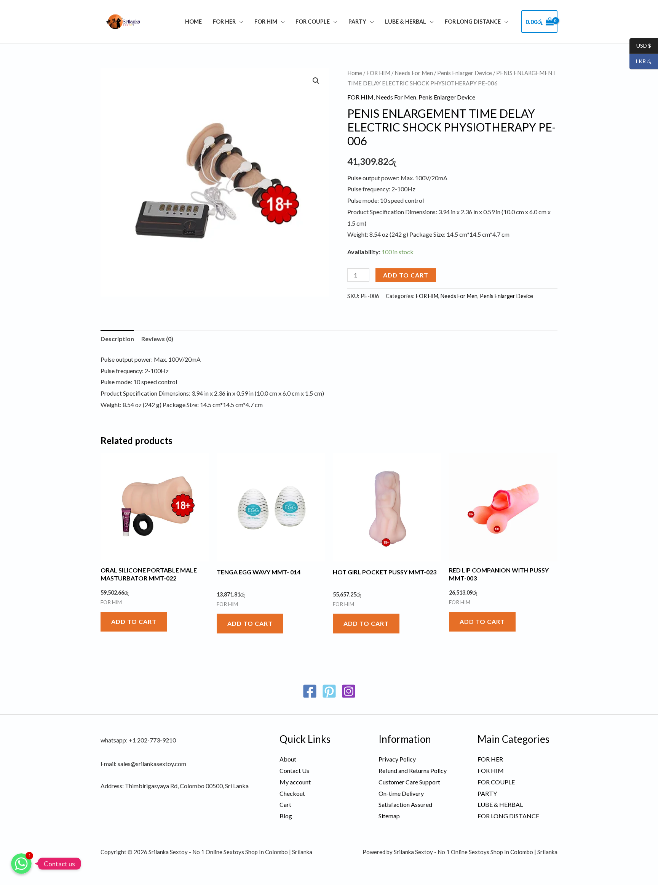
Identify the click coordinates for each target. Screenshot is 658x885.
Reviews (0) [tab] (157, 338)
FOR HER (224, 21)
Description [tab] (117, 338)
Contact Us (294, 770)
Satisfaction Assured (405, 804)
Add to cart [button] (134, 621)
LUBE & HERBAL (405, 21)
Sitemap (389, 815)
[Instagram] (348, 691)
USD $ (640, 46)
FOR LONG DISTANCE (473, 21)
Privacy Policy (397, 759)
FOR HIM (265, 21)
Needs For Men (413, 72)
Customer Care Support (409, 782)
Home (193, 21)
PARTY (357, 21)
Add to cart (405, 275)
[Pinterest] (329, 691)
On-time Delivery (401, 793)
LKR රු (640, 61)
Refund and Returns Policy (413, 770)
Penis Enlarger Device (464, 72)
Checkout (292, 793)
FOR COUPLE (312, 21)
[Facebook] (309, 691)
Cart (285, 804)
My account (295, 782)
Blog (285, 815)
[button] (316, 81)
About (287, 759)
